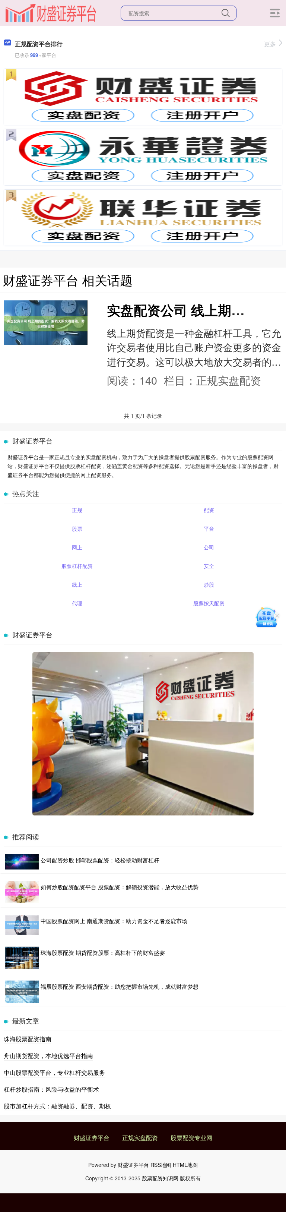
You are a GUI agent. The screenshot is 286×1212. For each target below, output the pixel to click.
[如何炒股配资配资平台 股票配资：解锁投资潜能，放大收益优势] (22, 892)
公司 (209, 547)
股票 (77, 528)
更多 (270, 44)
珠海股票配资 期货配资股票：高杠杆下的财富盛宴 (103, 952)
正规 (77, 510)
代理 (77, 603)
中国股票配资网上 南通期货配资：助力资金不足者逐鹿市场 (114, 921)
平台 (209, 528)
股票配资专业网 (191, 1137)
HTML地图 (185, 1164)
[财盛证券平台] (51, 12)
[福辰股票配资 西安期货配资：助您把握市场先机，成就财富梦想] (22, 992)
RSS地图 (160, 1164)
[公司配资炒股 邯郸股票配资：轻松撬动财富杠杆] (22, 861)
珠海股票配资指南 (27, 1039)
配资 (209, 510)
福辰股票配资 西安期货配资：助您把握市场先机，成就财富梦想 (119, 986)
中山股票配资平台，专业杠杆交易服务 (54, 1072)
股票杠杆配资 (77, 565)
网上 (77, 547)
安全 (209, 565)
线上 (77, 584)
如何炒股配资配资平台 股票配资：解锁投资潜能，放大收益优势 (119, 887)
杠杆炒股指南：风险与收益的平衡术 (51, 1089)
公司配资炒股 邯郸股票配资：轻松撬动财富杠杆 (100, 860)
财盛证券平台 (91, 1137)
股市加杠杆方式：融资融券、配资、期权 (57, 1106)
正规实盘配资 (140, 1137)
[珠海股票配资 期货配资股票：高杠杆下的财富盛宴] (22, 958)
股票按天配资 (209, 603)
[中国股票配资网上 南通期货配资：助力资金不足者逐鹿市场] (22, 925)
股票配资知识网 (160, 1178)
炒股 (209, 584)
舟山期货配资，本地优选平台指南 (48, 1055)
